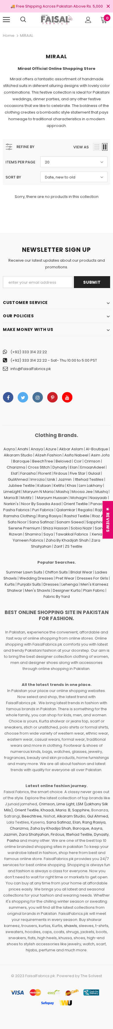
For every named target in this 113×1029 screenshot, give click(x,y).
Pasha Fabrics (16, 510)
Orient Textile (75, 504)
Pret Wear (65, 578)
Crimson (92, 461)
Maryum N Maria (38, 491)
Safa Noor (17, 522)
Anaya (37, 449)
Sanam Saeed (70, 522)
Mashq (62, 491)
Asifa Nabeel (76, 455)
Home (8, 35)
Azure (51, 449)
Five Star (77, 473)
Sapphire (95, 522)
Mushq (101, 491)
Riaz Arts (100, 516)
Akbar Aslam (71, 449)
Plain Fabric (94, 590)
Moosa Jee (82, 491)
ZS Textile (73, 546)
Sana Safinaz (41, 522)
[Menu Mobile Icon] (6, 19)
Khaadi (47, 810)
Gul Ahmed (97, 816)
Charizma (16, 467)
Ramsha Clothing (19, 516)
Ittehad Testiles (89, 479)
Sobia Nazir (81, 528)
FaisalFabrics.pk (40, 976)
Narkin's (11, 504)
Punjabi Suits (29, 584)
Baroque (21, 461)
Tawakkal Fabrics (72, 534)
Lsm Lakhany (90, 485)
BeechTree (42, 461)
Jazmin (65, 479)
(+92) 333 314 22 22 (28, 352)
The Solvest (91, 976)
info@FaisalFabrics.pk (30, 368)
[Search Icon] (23, 20)
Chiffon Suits (56, 572)
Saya (48, 534)
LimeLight (12, 491)
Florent (44, 473)
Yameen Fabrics (28, 540)
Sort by (13, 177)
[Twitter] (23, 397)
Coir (78, 461)
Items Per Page (20, 162)
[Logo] (56, 20)
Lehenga (69, 584)
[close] (108, 7)
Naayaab (98, 497)
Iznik (51, 479)
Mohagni (78, 497)
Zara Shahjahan (34, 834)
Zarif (58, 546)
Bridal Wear (81, 572)
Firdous (60, 473)
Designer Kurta (67, 590)
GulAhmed (18, 479)
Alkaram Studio (18, 455)
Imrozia (37, 479)
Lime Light (65, 804)
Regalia (85, 510)
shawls (70, 925)
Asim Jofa (100, 455)
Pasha (13, 840)
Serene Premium (24, 528)
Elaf (14, 473)
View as (81, 147)
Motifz (26, 497)
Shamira (33, 534)
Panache (98, 504)
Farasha (28, 473)
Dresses (51, 584)
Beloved (63, 461)
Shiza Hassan (55, 528)
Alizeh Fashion (48, 455)
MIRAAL (26, 35)
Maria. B (63, 810)
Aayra (9, 449)
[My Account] (88, 20)
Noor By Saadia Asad (41, 504)
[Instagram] (37, 397)
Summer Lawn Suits (24, 572)
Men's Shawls (37, 590)
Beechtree (32, 816)
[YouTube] (67, 397)
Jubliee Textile (21, 485)
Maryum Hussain (52, 497)
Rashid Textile (77, 516)
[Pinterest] (52, 397)
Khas (71, 485)
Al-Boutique (97, 449)
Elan (74, 467)
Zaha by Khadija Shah (50, 828)
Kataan (44, 485)
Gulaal (94, 473)
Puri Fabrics (43, 510)
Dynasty (59, 467)
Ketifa (59, 485)
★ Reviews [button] (108, 519)
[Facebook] (8, 397)
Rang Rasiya (49, 516)
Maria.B (11, 497)
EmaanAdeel (92, 467)
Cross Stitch (39, 467)
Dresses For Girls (92, 578)
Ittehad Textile (79, 834)
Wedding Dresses (36, 578)
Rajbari (101, 510)
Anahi (22, 449)
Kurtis (10, 584)
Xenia (97, 534)
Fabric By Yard (56, 596)
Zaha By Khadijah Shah (67, 540)
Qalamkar (65, 510)
